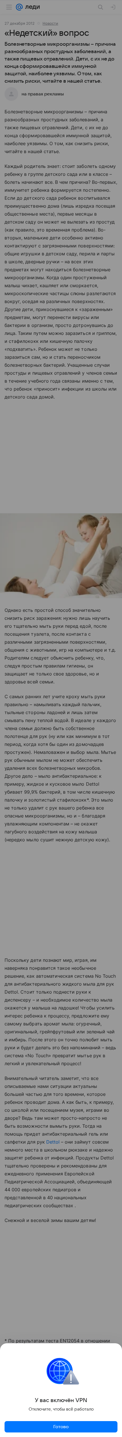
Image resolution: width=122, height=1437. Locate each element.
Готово (61, 1426)
